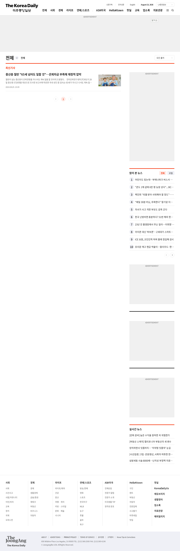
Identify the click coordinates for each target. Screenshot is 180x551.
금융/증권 (34, 497)
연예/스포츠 (83, 10)
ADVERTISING (55, 537)
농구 (82, 510)
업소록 (146, 10)
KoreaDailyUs (161, 488)
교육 (137, 10)
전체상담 (108, 488)
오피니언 (9, 519)
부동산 (33, 506)
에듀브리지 (159, 493)
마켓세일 (133, 515)
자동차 (33, 515)
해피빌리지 (159, 516)
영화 (82, 492)
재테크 (33, 501)
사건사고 (9, 492)
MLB (82, 506)
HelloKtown (116, 10)
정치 (7, 510)
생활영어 (158, 499)
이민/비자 (10, 501)
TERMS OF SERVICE (87, 537)
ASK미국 (101, 10)
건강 (57, 492)
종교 (57, 497)
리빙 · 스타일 (60, 506)
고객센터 (110, 537)
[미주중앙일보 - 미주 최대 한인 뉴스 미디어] (22, 8)
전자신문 (121, 4)
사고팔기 (133, 510)
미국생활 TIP (110, 501)
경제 (60, 10)
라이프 (69, 10)
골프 (82, 519)
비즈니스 (34, 510)
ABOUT (44, 537)
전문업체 (133, 506)
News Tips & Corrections (126, 537)
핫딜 (129, 10)
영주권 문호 (109, 506)
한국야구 (83, 501)
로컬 (171, 173)
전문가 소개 (109, 497)
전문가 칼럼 (109, 492)
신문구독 (109, 4)
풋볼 (82, 515)
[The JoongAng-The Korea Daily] (16, 541)
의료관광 (158, 10)
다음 (172, 255)
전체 (44, 10)
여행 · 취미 (59, 501)
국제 (7, 515)
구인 (131, 488)
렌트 (131, 492)
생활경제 (34, 492)
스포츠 (82, 497)
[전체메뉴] (167, 10)
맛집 (131, 519)
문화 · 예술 (59, 510)
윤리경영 (101, 537)
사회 (52, 10)
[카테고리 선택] (17, 57)
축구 (82, 524)
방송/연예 (84, 488)
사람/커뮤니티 (11, 497)
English (132, 4)
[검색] (172, 10)
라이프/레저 (60, 488)
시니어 (58, 515)
